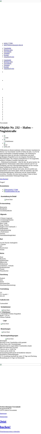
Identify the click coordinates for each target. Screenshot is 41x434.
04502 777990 (13, 189)
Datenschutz (3, 417)
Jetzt (3, 421)
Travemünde (7, 51)
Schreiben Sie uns (14, 191)
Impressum (3, 413)
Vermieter (7, 53)
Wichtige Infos (8, 50)
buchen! (5, 427)
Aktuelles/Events (9, 57)
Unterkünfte (7, 48)
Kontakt (6, 55)
